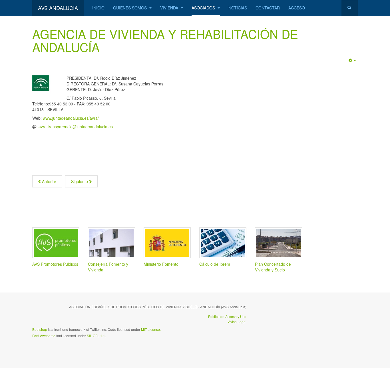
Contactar (268, 8)
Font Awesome (43, 335)
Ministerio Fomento (161, 264)
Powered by (332, 311)
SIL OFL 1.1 (96, 335)
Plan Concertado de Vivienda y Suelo (273, 267)
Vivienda (169, 8)
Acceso (296, 8)
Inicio (98, 8)
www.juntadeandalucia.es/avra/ (71, 118)
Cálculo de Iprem (214, 264)
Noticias (237, 8)
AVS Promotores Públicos (55, 264)
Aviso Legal (237, 321)
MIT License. (151, 329)
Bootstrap (39, 329)
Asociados (204, 8)
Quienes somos (130, 8)
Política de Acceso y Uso (227, 316)
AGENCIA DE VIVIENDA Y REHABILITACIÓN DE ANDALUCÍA (165, 40)
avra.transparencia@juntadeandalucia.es (76, 126)
